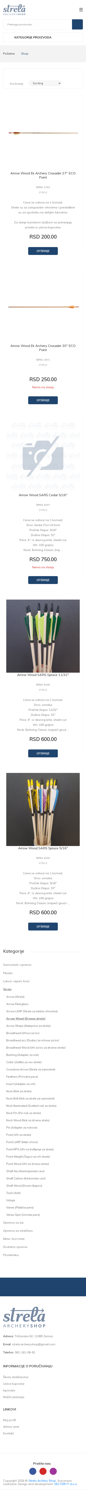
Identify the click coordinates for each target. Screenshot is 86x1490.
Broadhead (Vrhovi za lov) (22, 1033)
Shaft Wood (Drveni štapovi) (24, 1185)
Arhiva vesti (11, 1427)
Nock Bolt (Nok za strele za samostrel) (30, 1098)
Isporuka (9, 1390)
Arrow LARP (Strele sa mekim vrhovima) (32, 1011)
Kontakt (8, 1433)
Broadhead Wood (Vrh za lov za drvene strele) (36, 1047)
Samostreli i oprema (17, 964)
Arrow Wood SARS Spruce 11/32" (43, 675)
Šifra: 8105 (43, 858)
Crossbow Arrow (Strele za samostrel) (30, 1069)
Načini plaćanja (13, 1397)
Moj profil (9, 1420)
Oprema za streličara (18, 1230)
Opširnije (43, 251)
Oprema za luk (13, 1222)
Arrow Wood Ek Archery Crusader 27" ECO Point (43, 175)
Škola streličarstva (15, 1377)
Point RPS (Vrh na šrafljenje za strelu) (30, 1149)
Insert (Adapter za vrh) (20, 1084)
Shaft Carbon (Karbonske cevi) (26, 1178)
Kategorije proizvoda (32, 37)
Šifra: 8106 (43, 685)
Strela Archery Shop (42, 1481)
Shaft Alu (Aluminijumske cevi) (25, 1171)
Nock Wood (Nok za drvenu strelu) (27, 1120)
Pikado (8, 973)
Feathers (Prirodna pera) (22, 1076)
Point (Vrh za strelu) (18, 1134)
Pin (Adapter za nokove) (21, 1127)
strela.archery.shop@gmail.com (33, 1344)
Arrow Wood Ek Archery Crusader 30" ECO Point (43, 348)
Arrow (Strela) (15, 996)
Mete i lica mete (14, 1238)
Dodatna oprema (15, 1247)
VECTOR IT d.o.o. (65, 1484)
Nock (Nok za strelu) (19, 1091)
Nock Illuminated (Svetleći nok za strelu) (31, 1105)
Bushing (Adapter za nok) (22, 1055)
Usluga (10, 1200)
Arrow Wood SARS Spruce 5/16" (43, 848)
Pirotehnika (11, 1255)
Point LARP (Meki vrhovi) (22, 1142)
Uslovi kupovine (13, 1384)
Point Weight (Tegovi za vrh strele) (28, 1156)
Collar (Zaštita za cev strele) (24, 1062)
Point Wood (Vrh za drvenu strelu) (27, 1164)
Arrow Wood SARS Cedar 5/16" (43, 495)
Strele (7, 989)
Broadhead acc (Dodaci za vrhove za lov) (32, 1040)
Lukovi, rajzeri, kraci (16, 981)
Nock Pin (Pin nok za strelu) (23, 1113)
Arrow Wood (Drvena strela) (26, 1018)
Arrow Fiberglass (17, 1004)
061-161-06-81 (25, 1352)
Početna (9, 53)
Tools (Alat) (13, 1193)
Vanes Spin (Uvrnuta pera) (23, 1214)
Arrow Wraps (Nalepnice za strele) (28, 1025)
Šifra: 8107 (43, 505)
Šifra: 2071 (43, 360)
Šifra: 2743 (43, 187)
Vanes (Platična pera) (20, 1207)
